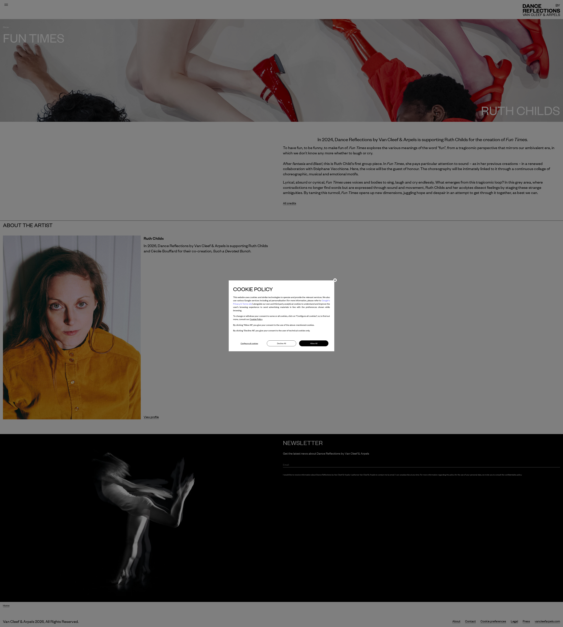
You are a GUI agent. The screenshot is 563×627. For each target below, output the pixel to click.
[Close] (335, 280)
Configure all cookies (249, 343)
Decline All (281, 343)
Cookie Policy (256, 319)
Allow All (313, 343)
